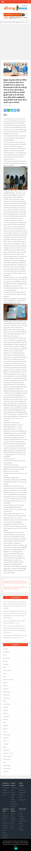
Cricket (5, 673)
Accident (5, 649)
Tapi (12, 825)
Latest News (6, 716)
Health (5, 701)
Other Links (6, 738)
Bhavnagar (6, 664)
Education (5, 688)
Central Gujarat (7, 670)
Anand (12, 790)
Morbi (4, 722)
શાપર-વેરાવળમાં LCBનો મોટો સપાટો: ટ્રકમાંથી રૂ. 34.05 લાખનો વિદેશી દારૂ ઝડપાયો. (14, 622)
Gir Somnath (6, 698)
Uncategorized (6, 768)
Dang (12, 816)
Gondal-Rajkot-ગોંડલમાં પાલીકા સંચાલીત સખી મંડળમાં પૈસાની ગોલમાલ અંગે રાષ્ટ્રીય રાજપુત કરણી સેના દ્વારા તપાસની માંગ (15, 583)
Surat (4, 762)
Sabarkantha (6, 750)
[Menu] (2, 1)
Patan (20, 797)
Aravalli (21, 787)
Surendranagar (7, 765)
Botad (4, 667)
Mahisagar (13, 801)
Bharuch (5, 661)
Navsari (5, 731)
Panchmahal (14, 804)
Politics (5, 741)
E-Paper (5, 685)
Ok (16, 848)
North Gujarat (6, 734)
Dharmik (5, 682)
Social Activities (7, 756)
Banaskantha (6, 658)
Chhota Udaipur (13, 793)
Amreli (5, 655)
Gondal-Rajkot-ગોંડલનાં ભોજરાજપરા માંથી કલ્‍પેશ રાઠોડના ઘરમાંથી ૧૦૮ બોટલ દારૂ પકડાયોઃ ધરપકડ (15, 588)
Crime (4, 676)
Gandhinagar (6, 695)
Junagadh (5, 710)
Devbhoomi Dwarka (8, 679)
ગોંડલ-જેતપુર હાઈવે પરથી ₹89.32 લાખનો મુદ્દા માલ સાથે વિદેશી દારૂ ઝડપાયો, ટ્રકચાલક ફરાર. (15, 636)
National (5, 728)
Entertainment (6, 692)
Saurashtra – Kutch (8, 753)
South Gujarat (6, 759)
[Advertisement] (15, 42)
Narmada (5, 725)
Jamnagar (5, 707)
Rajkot (4, 747)
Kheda (12, 799)
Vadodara (5, 771)
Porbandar (6, 744)
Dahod (12, 797)
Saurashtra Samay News (6, 784)
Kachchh (5, 713)
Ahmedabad (6, 652)
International (6, 704)
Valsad (12, 827)
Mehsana (5, 719)
